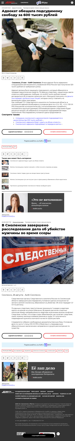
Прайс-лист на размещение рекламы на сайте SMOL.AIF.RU (33, 393)
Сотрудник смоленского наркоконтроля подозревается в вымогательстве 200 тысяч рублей (38, 119)
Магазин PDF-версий (48, 396)
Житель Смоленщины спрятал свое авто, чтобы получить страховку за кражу (33, 167)
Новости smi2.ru (8, 216)
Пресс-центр (35, 391)
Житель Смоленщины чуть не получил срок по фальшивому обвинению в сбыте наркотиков (38, 179)
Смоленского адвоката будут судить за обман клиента (38, 122)
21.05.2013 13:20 (6, 8)
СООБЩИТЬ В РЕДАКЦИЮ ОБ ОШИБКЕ (26, 398)
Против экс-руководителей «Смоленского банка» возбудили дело (30, 185)
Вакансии (50, 391)
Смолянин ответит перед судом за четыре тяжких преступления (29, 173)
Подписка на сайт (65, 393)
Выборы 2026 (60, 396)
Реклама (43, 391)
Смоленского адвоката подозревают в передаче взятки (38, 124)
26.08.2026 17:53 (6, 222)
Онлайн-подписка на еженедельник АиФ (28, 396)
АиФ (14, 285)
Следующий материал (38, 435)
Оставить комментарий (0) (58, 132)
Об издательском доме (22, 391)
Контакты (55, 393)
